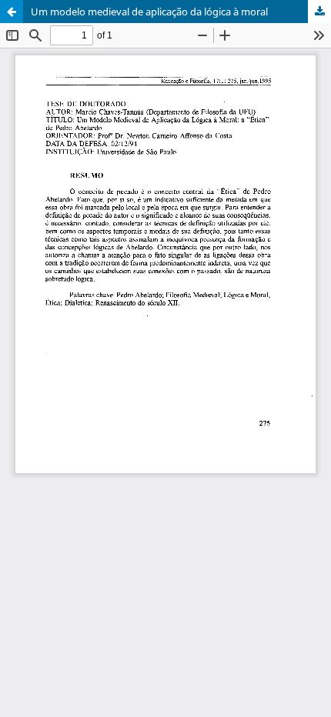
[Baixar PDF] (319, 11)
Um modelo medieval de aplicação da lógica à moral (149, 11)
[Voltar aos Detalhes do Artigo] (11, 11)
